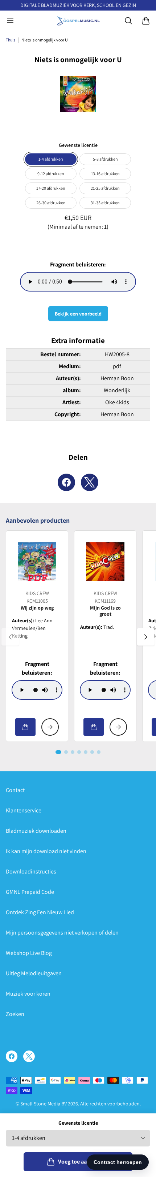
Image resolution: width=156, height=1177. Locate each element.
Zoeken (15, 1014)
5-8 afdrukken (105, 159)
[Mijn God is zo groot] (105, 561)
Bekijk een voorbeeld (78, 313)
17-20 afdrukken (50, 188)
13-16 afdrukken (105, 173)
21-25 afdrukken (105, 188)
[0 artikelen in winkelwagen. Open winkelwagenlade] (146, 20)
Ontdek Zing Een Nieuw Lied (40, 912)
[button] (58, 752)
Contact (15, 790)
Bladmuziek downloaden (36, 831)
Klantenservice (23, 810)
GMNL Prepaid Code (30, 892)
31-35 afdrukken (105, 202)
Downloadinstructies (31, 871)
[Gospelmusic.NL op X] (29, 1056)
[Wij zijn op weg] (37, 561)
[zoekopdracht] (128, 20)
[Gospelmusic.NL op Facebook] (11, 1056)
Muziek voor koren (28, 993)
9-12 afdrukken (50, 173)
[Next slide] (146, 637)
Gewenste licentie (78, 1123)
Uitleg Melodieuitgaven (34, 973)
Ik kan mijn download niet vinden (46, 851)
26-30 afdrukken (51, 202)
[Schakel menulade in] (10, 20)
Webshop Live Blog (29, 953)
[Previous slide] (10, 637)
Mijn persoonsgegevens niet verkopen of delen (62, 932)
